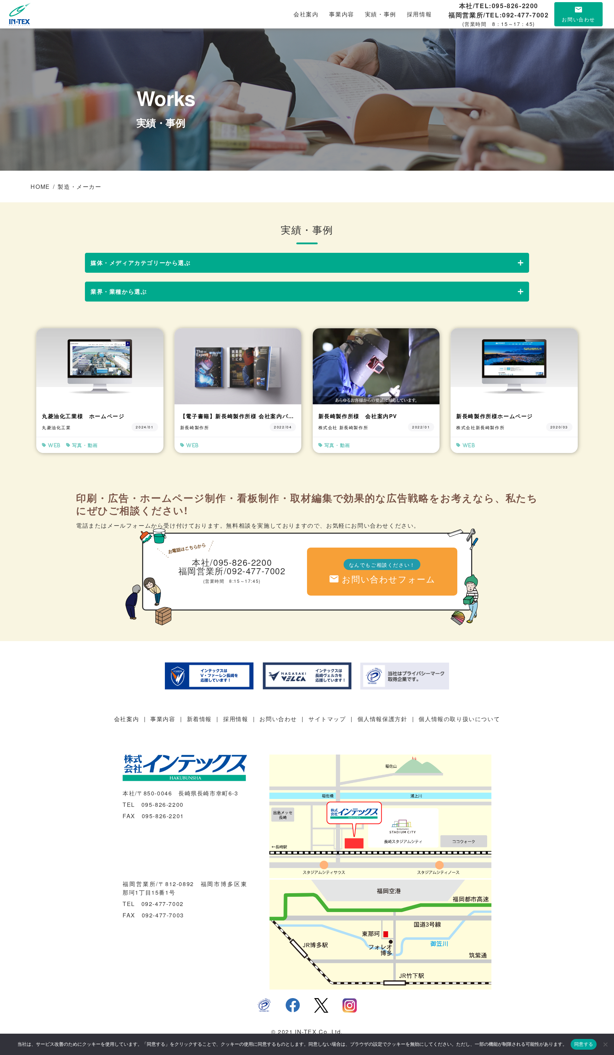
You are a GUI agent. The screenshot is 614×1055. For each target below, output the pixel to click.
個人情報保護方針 (382, 719)
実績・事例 (380, 14)
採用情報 (419, 14)
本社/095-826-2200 (232, 562)
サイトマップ (327, 719)
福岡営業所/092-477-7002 (232, 570)
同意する (583, 1044)
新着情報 (199, 719)
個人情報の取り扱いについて (459, 719)
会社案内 (305, 14)
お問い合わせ (278, 719)
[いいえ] (605, 1044)
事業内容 (341, 14)
